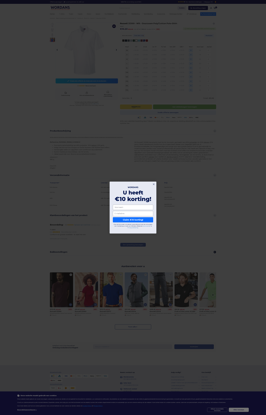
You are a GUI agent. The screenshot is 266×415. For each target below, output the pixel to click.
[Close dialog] (154, 184)
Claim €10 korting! (133, 220)
